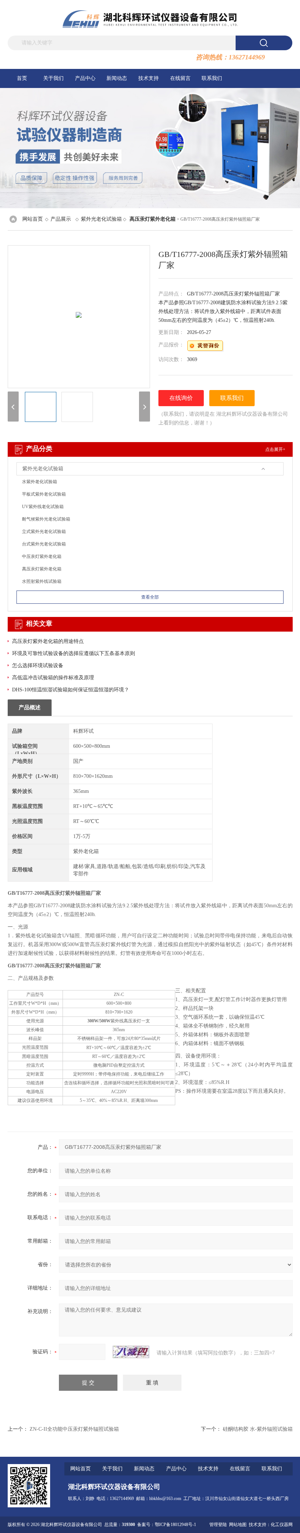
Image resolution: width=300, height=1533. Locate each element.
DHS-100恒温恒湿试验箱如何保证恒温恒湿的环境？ (70, 689)
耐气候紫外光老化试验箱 (46, 519)
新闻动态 (116, 78)
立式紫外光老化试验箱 (44, 531)
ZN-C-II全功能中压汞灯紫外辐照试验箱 (74, 1429)
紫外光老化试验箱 (101, 219)
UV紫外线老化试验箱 (43, 506)
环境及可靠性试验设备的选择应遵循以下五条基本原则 (73, 653)
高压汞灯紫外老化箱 (41, 568)
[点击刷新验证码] (131, 1352)
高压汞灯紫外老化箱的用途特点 (48, 641)
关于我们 (53, 78)
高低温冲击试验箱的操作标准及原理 (53, 677)
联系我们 (212, 78)
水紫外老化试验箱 (39, 481)
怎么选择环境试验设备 (37, 665)
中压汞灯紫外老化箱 (41, 556)
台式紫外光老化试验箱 (44, 544)
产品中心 (85, 78)
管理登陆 (218, 1524)
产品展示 (60, 219)
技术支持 (148, 78)
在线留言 (180, 78)
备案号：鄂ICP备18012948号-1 (166, 1524)
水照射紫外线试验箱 (41, 581)
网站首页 (32, 219)
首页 (22, 78)
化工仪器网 (282, 1524)
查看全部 (150, 597)
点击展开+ (275, 449)
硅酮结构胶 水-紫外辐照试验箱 (258, 1429)
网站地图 (238, 1524)
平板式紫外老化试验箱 (44, 494)
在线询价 (181, 398)
